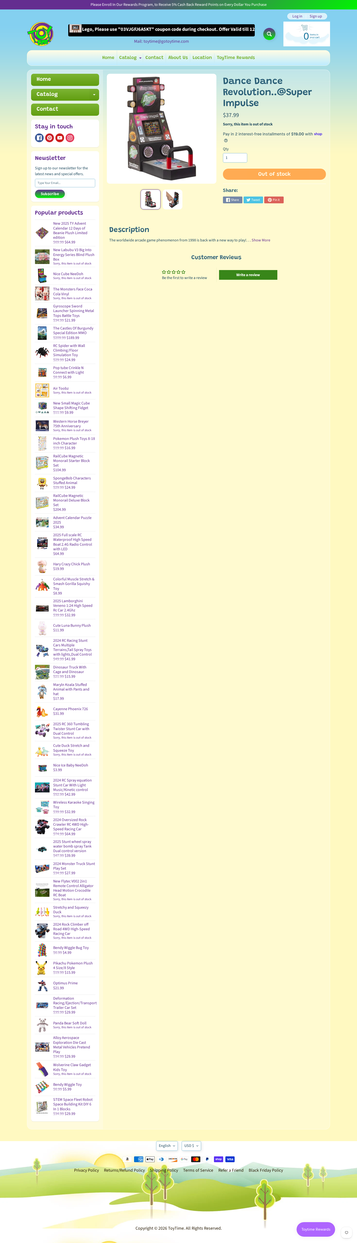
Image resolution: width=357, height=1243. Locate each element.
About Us (178, 58)
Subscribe (50, 194)
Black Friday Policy (266, 1170)
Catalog (131, 59)
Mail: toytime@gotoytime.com (161, 41)
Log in (297, 16)
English (165, 1145)
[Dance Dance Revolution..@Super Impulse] (150, 199)
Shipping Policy (164, 1170)
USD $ (189, 1145)
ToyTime (176, 1228)
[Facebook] (39, 137)
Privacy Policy (86, 1170)
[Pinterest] (49, 137)
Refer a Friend (231, 1170)
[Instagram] (70, 137)
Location (202, 58)
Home (108, 58)
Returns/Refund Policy (124, 1170)
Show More (261, 240)
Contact (154, 58)
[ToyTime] (40, 34)
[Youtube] (59, 137)
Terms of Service (198, 1170)
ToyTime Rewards (236, 58)
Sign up (316, 16)
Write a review (248, 275)
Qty (226, 149)
